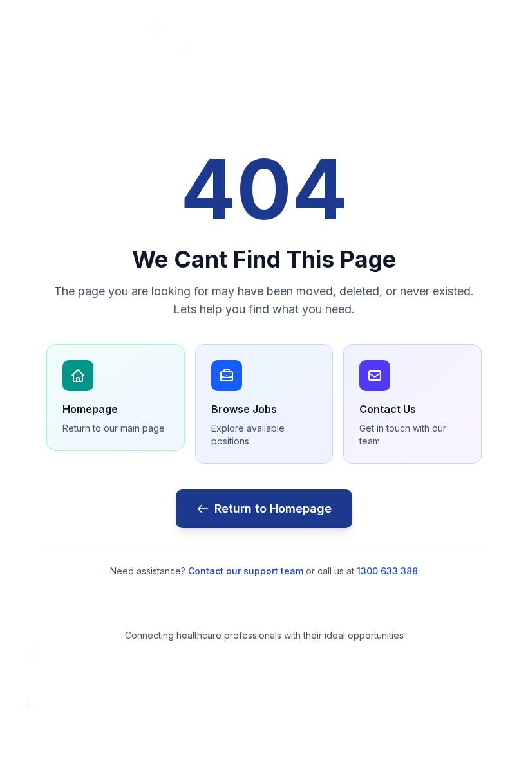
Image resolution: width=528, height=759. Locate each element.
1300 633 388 (387, 570)
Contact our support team (245, 570)
